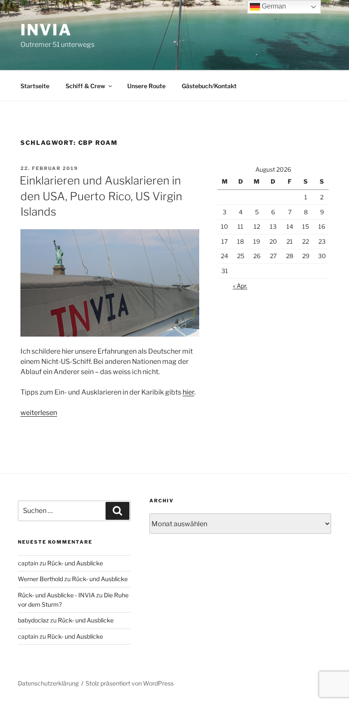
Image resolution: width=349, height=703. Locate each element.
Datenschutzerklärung (48, 683)
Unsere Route (146, 85)
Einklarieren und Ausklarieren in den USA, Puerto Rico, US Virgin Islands (101, 196)
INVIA (46, 29)
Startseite (34, 85)
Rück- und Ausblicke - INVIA (56, 595)
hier (188, 392)
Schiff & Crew (85, 85)
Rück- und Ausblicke (75, 563)
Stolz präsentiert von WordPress (130, 683)
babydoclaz (33, 620)
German (273, 6)
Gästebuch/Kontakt (209, 85)
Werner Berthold (40, 578)
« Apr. (240, 285)
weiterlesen (38, 413)
